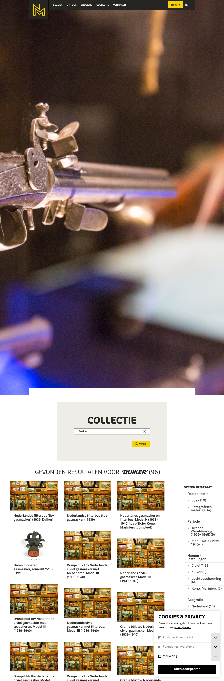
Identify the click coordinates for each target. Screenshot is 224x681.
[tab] (215, 637)
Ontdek (72, 4)
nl (187, 4)
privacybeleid (182, 627)
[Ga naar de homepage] (38, 9)
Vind (142, 444)
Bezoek (57, 4)
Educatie (86, 4)
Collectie (102, 4)
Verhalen (119, 4)
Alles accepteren (187, 669)
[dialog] (187, 644)
